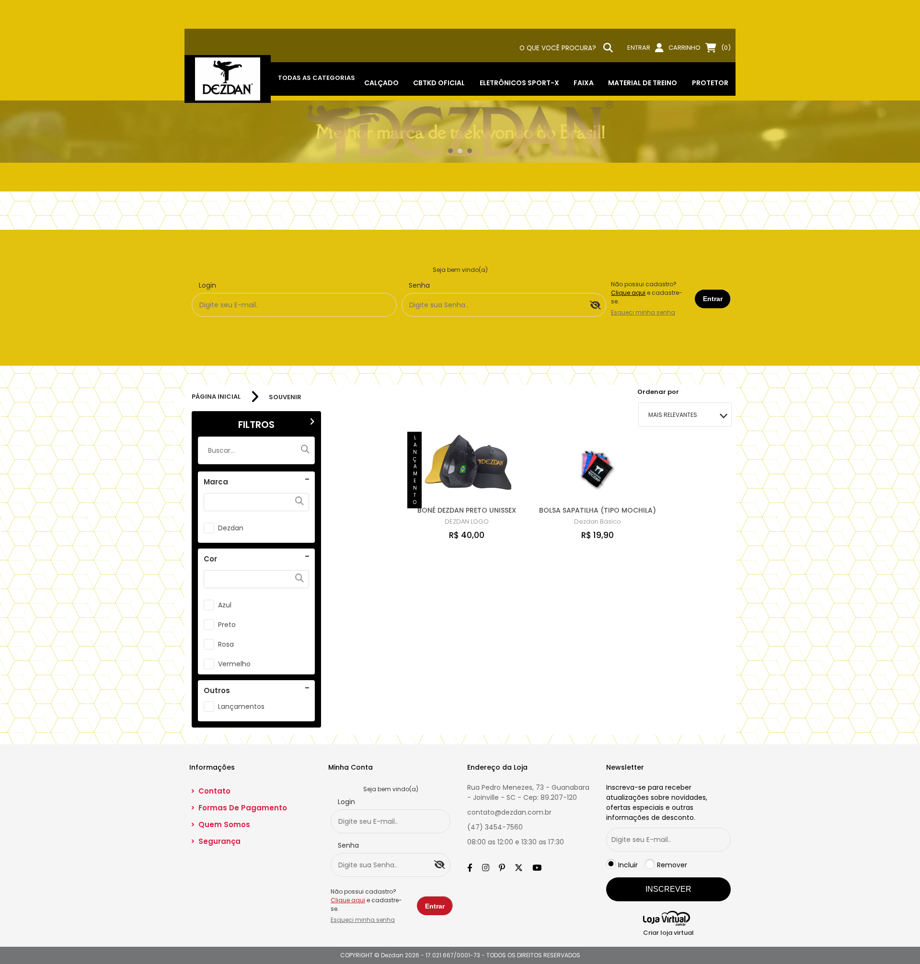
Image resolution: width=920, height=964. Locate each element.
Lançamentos (241, 706)
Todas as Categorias (316, 77)
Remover (672, 865)
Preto (227, 624)
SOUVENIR (285, 397)
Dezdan (230, 528)
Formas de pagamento (239, 808)
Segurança (216, 841)
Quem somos (220, 824)
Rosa (226, 644)
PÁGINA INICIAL (216, 396)
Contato (210, 791)
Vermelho (234, 664)
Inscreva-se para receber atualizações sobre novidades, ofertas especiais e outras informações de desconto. (656, 802)
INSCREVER (668, 889)
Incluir (628, 865)
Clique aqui (628, 293)
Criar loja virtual (668, 932)
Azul (224, 605)
